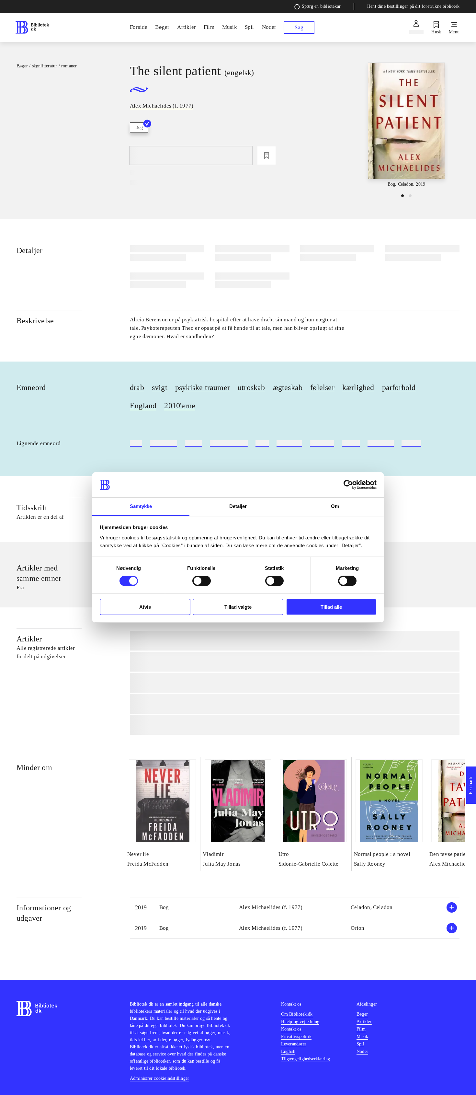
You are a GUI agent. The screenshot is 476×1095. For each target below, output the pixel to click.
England (143, 405)
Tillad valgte (238, 607)
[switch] (201, 581)
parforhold (399, 387)
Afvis (145, 607)
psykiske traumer (202, 387)
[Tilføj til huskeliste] (266, 155)
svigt (159, 387)
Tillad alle (331, 607)
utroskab (251, 387)
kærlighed (358, 387)
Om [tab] (335, 506)
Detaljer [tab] (238, 506)
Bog (139, 127)
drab (137, 387)
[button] (294, 907)
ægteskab (288, 387)
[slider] (406, 125)
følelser (322, 387)
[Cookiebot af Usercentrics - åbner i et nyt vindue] (348, 485)
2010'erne (179, 405)
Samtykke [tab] (141, 506)
